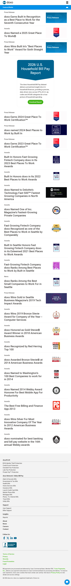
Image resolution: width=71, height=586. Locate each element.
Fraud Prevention (8, 561)
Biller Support (7, 510)
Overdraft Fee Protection (11, 468)
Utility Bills (6, 501)
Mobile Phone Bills (9, 492)
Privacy (5, 556)
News (5, 524)
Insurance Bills (7, 488)
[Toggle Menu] (67, 7)
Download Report (35, 102)
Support (6, 505)
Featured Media (8, 7)
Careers (6, 526)
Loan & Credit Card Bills (10, 490)
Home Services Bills (9, 486)
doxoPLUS (6, 460)
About (5, 521)
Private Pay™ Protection (10, 472)
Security (5, 559)
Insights (5, 514)
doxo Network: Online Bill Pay (13, 476)
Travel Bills (6, 499)
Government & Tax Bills (10, 481)
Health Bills (6, 483)
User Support (7, 508)
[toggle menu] (67, 2)
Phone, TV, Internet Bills (10, 497)
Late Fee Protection (9, 470)
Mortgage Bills (7, 495)
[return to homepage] (8, 2)
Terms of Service (8, 554)
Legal (4, 564)
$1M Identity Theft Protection (12, 463)
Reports (5, 517)
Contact (6, 529)
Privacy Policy (55, 573)
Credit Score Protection (10, 465)
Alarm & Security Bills (10, 479)
